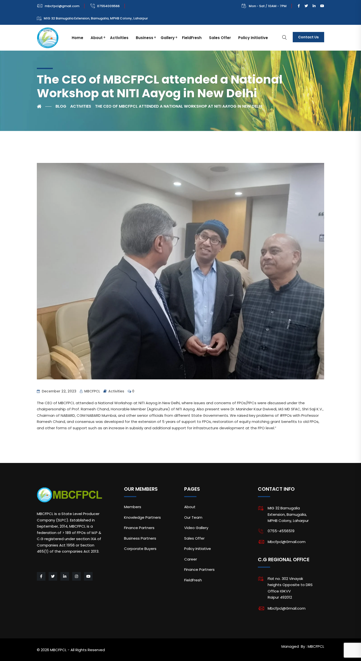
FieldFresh (192, 37)
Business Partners (140, 538)
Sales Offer (220, 37)
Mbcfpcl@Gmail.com (286, 541)
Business (144, 37)
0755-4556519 (281, 530)
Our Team (193, 517)
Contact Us (308, 37)
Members (132, 506)
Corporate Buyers (140, 548)
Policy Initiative (253, 37)
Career (190, 559)
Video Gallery (196, 527)
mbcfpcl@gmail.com (62, 6)
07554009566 (108, 6)
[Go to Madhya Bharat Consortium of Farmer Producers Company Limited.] (44, 106)
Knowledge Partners (142, 517)
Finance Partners (139, 527)
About (97, 37)
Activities (119, 37)
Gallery (168, 37)
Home (77, 37)
